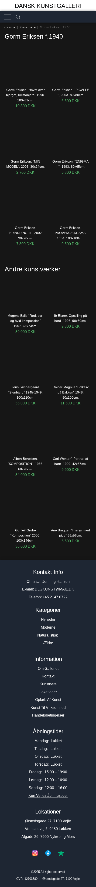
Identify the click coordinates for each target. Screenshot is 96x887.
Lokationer (48, 692)
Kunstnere (28, 27)
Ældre (48, 643)
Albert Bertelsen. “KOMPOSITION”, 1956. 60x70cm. (25, 464)
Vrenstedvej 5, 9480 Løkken (48, 829)
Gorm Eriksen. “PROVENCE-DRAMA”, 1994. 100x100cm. (71, 233)
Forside (9, 27)
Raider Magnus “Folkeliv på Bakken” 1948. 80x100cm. (71, 392)
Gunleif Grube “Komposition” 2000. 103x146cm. (25, 535)
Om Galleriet (48, 668)
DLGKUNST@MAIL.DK (54, 589)
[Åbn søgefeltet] (18, 17)
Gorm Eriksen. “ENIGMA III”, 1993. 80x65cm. (70, 164)
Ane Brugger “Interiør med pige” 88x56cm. (70, 532)
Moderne (48, 627)
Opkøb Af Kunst (48, 700)
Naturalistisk (48, 635)
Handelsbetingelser (48, 715)
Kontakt (48, 676)
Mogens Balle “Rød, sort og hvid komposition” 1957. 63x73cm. (25, 321)
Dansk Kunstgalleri (48, 5)
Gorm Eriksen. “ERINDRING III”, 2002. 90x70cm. (25, 233)
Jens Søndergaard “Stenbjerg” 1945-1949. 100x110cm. (25, 392)
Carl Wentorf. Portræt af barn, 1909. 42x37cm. (70, 461)
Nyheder (48, 619)
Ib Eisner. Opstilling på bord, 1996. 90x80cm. (70, 318)
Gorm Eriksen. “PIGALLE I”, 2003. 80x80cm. (70, 92)
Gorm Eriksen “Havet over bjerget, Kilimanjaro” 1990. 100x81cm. (25, 95)
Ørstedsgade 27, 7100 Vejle (48, 821)
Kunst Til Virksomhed (48, 708)
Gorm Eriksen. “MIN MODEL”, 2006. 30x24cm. (25, 164)
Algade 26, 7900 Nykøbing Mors (48, 837)
